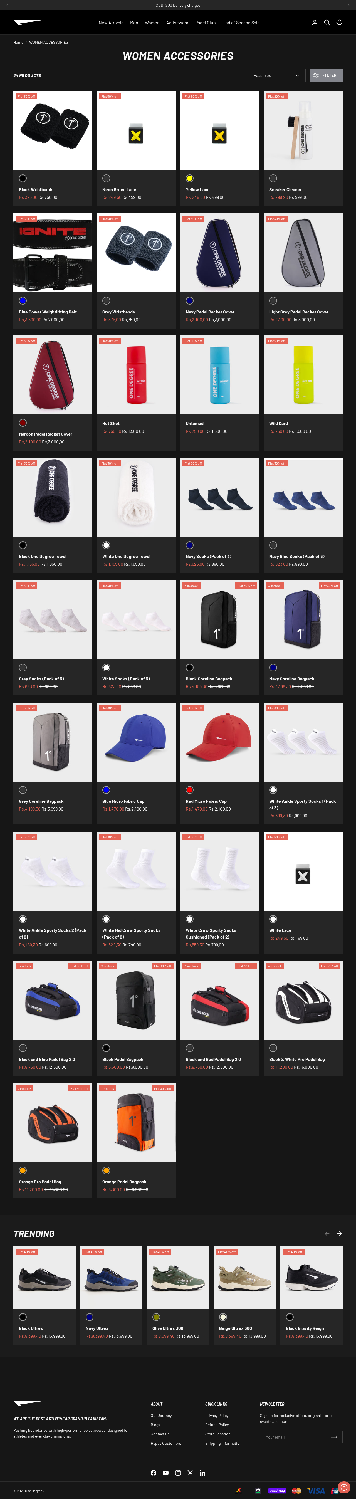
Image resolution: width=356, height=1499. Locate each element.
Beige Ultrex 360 (235, 1328)
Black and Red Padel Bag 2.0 (213, 1059)
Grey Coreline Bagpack (41, 801)
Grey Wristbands (118, 311)
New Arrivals (111, 22)
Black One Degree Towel (42, 556)
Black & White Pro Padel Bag (297, 1059)
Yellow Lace (198, 189)
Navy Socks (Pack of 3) (208, 556)
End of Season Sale (241, 22)
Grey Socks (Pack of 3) (41, 678)
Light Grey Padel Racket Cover (298, 311)
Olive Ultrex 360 (167, 1328)
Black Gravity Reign (305, 1328)
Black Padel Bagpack (123, 1059)
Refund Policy (217, 1424)
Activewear (177, 22)
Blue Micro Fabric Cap (123, 801)
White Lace (280, 930)
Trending (34, 1233)
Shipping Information (223, 1443)
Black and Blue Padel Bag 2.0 (47, 1059)
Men (134, 22)
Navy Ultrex (97, 1328)
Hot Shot (111, 423)
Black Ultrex (31, 1328)
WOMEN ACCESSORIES (48, 42)
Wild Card (278, 423)
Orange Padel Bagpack (124, 1181)
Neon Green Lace (119, 189)
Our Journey (161, 1415)
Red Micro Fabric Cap (206, 801)
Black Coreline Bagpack (209, 678)
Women (152, 22)
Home (18, 42)
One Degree (34, 1491)
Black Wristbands (36, 189)
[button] (339, 22)
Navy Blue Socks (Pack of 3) (297, 556)
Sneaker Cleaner (285, 189)
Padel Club (205, 22)
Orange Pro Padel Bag (40, 1181)
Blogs (155, 1424)
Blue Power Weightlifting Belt (48, 311)
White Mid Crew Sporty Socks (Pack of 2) (131, 933)
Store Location (218, 1433)
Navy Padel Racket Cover (210, 311)
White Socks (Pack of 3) (126, 678)
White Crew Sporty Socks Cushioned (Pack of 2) (211, 933)
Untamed (195, 423)
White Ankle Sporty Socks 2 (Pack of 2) (52, 933)
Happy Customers (166, 1443)
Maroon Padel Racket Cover (45, 433)
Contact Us (160, 1433)
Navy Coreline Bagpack (292, 678)
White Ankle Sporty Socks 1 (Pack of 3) (302, 804)
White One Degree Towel (126, 556)
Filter (329, 75)
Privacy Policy (216, 1415)
